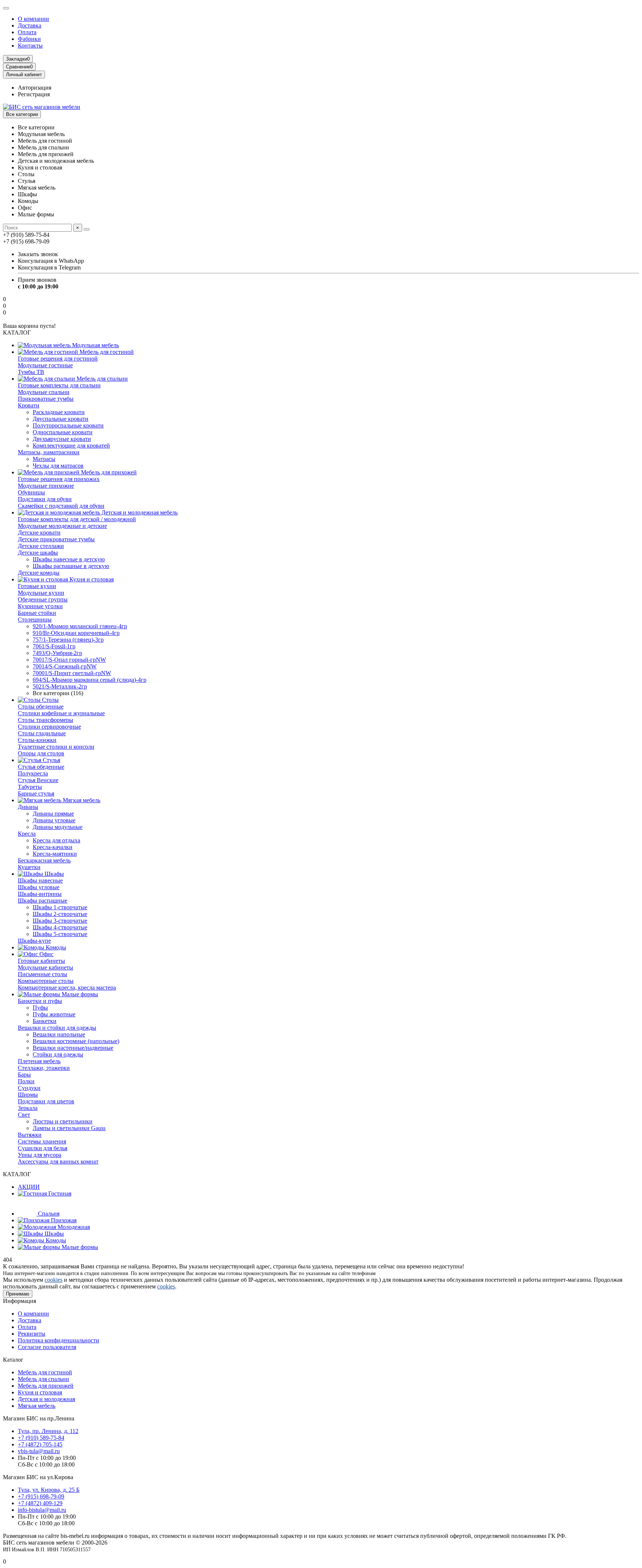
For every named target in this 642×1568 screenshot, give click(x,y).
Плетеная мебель (39, 1061)
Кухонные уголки (40, 606)
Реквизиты (31, 1333)
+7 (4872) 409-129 (40, 1503)
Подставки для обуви (45, 499)
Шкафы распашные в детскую (71, 566)
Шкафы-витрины (40, 894)
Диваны (28, 807)
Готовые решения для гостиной (58, 358)
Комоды (55, 947)
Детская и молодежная (46, 1399)
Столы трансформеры (45, 720)
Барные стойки (37, 613)
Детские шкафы (38, 552)
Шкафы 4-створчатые (60, 927)
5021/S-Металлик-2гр (60, 686)
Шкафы (53, 874)
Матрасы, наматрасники (49, 452)
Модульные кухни (41, 593)
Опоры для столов (41, 753)
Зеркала (28, 1108)
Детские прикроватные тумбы (56, 539)
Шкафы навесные (40, 880)
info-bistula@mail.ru (42, 1510)
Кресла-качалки (52, 847)
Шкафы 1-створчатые (60, 907)
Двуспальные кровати (60, 419)
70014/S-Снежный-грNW (65, 666)
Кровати (28, 405)
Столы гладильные (42, 733)
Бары (24, 1074)
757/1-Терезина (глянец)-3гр (68, 639)
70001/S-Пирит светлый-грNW (72, 673)
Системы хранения (42, 1141)
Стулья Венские (38, 780)
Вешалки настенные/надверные (73, 1048)
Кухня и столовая (91, 579)
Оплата (27, 32)
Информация (19, 1301)
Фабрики (29, 39)
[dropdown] (6, 8)
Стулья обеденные (41, 767)
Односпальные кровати (63, 432)
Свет (24, 1115)
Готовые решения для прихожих (59, 479)
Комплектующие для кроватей (71, 445)
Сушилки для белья (42, 1148)
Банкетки (44, 1021)
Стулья (50, 760)
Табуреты (30, 787)
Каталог (13, 1359)
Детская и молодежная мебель (139, 512)
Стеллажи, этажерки (44, 1068)
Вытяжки (30, 1135)
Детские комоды (38, 573)
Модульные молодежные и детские (62, 526)
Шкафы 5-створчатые (60, 934)
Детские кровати (39, 532)
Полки (26, 1081)
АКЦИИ (29, 1187)
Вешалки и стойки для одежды (57, 1028)
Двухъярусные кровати (62, 439)
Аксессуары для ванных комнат (58, 1161)
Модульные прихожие (46, 486)
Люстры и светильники (63, 1121)
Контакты (30, 45)
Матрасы (44, 459)
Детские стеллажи (41, 546)
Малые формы (79, 994)
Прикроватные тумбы (46, 399)
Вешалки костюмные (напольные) (76, 1041)
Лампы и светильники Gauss (69, 1128)
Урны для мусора (39, 1155)
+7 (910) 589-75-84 (41, 1438)
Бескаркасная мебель (44, 860)
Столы (49, 700)
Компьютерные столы (46, 981)
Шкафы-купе (34, 941)
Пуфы (40, 1007)
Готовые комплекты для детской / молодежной (77, 519)
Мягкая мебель (80, 800)
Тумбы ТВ (31, 372)
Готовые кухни (37, 586)
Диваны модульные (57, 827)
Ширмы (28, 1094)
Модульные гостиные (45, 365)
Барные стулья (36, 793)
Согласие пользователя (47, 1347)
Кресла (27, 833)
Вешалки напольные (59, 1034)
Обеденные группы (43, 599)
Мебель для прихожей (108, 472)
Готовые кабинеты (41, 961)
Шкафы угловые (38, 887)
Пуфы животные (54, 1014)
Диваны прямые (53, 813)
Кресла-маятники (55, 854)
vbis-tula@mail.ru (39, 1451)
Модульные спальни (43, 392)
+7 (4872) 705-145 (40, 1444)
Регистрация (34, 94)
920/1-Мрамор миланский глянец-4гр (80, 626)
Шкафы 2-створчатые (60, 914)
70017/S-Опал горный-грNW (69, 659)
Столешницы (35, 619)
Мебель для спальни (101, 378)
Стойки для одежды (58, 1054)
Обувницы (31, 492)
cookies (53, 1280)
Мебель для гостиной (106, 352)
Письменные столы (42, 974)
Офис (46, 954)
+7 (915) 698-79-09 (41, 1496)
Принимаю (17, 1294)
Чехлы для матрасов (58, 465)
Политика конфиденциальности (58, 1340)
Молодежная (73, 1227)
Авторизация (34, 87)
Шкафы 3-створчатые (60, 920)
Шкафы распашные (42, 900)
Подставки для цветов (46, 1101)
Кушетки (29, 867)
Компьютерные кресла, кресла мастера (67, 987)
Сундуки (29, 1088)
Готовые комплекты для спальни (59, 385)
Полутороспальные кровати (68, 425)
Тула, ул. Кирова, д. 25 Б (49, 1490)
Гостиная (59, 1193)
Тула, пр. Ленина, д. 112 (48, 1431)
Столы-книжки (37, 740)
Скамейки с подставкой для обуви (61, 506)
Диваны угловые (54, 820)
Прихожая (63, 1220)
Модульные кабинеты (45, 967)
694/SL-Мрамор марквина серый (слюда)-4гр (89, 680)
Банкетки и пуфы (40, 1001)
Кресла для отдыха (56, 840)
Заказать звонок (38, 254)
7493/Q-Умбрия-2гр (57, 653)
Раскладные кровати (59, 412)
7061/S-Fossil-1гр (54, 646)
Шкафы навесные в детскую (69, 559)
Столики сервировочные (49, 726)
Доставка (29, 25)
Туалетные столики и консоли (56, 746)
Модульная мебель (95, 345)
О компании (33, 19)
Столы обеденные (41, 706)
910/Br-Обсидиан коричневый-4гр (76, 633)
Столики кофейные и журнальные (61, 713)
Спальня (47, 1213)
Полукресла (33, 773)
